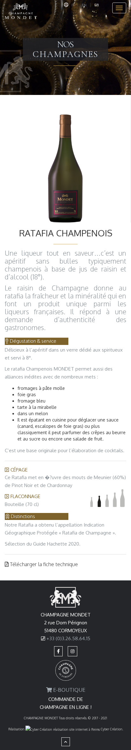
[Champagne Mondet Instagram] (72, 651)
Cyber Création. (111, 729)
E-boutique (68, 689)
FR (96, 5)
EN (84, 5)
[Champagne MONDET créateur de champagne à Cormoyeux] (21, 8)
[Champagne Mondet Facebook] (58, 651)
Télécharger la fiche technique (43, 564)
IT (73, 5)
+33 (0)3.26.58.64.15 (68, 638)
